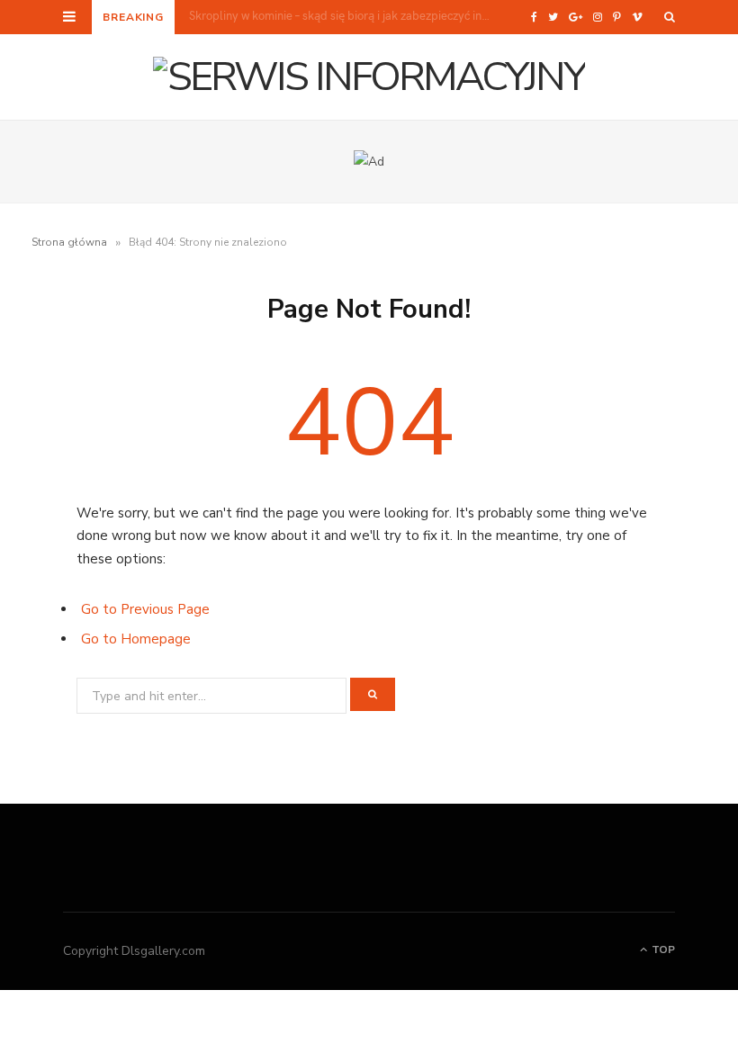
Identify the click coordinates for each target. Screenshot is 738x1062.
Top (662, 949)
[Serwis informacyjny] (369, 77)
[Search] (669, 17)
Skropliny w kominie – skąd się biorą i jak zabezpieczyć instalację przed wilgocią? (345, 15)
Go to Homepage (136, 639)
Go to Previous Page (145, 609)
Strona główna (69, 242)
